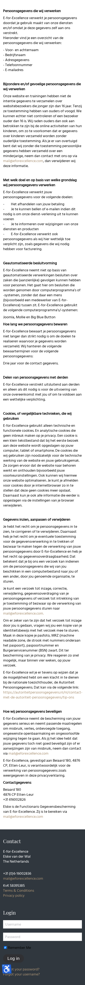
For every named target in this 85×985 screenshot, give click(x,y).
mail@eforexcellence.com (23, 161)
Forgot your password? (21, 969)
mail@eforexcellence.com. (23, 613)
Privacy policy (14, 895)
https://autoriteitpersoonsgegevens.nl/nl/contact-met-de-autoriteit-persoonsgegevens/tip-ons (42, 694)
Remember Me (19, 947)
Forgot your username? (21, 974)
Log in (13, 958)
